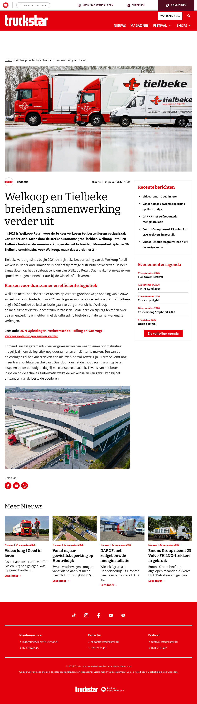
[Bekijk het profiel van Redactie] (16, 182)
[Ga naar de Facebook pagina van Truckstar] (98, 615)
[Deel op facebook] (8, 485)
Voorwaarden (170, 671)
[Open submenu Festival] (169, 25)
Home (8, 60)
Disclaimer (99, 671)
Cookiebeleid (155, 671)
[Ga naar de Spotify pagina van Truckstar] (123, 615)
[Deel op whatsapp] (24, 485)
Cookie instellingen (137, 671)
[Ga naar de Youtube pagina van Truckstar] (111, 615)
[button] (176, 5)
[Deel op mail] (16, 485)
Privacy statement (115, 671)
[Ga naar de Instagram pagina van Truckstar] (86, 615)
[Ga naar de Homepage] (26, 20)
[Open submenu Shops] (189, 25)
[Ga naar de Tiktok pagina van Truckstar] (74, 615)
